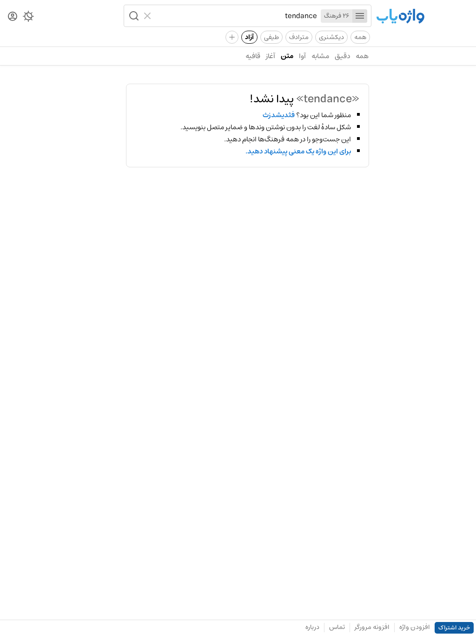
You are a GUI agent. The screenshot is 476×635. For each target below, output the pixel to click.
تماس (337, 627)
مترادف (299, 37)
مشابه (320, 56)
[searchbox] (236, 15)
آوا (302, 56)
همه (360, 37)
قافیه (252, 56)
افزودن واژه (414, 627)
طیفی (271, 37)
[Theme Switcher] (28, 18)
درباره (312, 627)
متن (287, 56)
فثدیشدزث (279, 115)
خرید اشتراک (454, 627)
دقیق (342, 56)
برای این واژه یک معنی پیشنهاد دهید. (298, 152)
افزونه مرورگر (372, 627)
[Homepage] (400, 17)
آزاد (249, 37)
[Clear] (148, 16)
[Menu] (359, 16)
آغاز (270, 56)
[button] (133, 16)
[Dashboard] (12, 17)
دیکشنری (331, 37)
